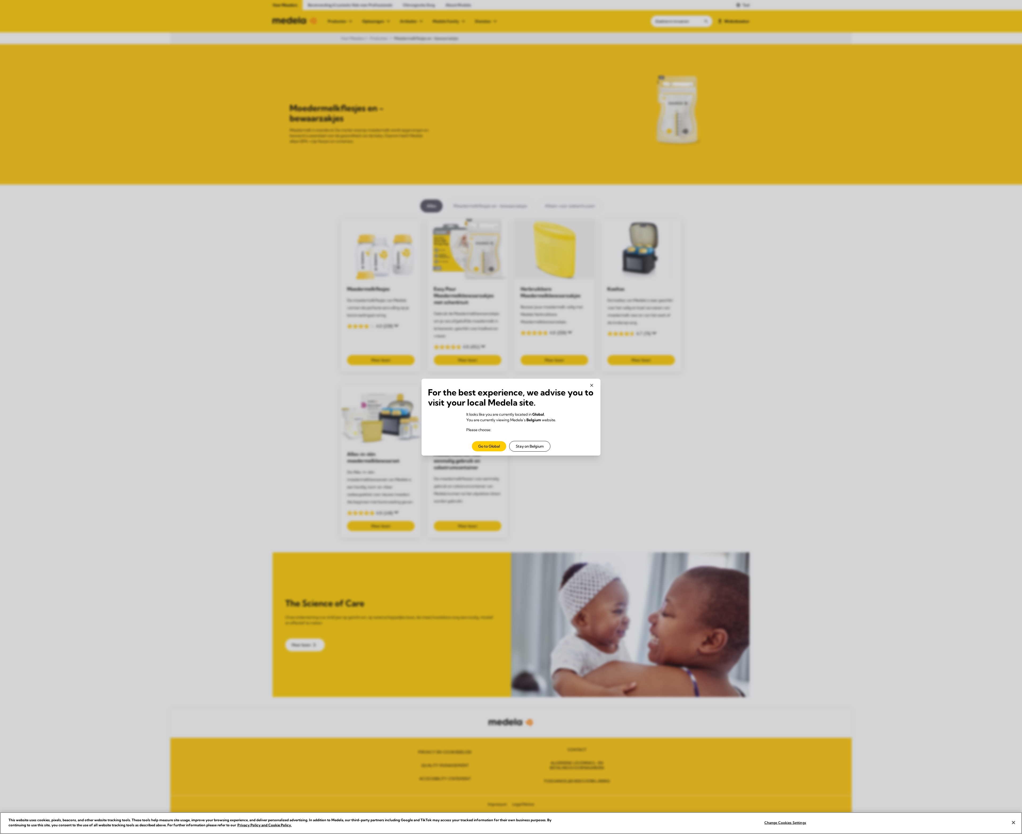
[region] (511, 823)
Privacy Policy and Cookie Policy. (264, 825)
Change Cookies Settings (785, 822)
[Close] (1013, 822)
